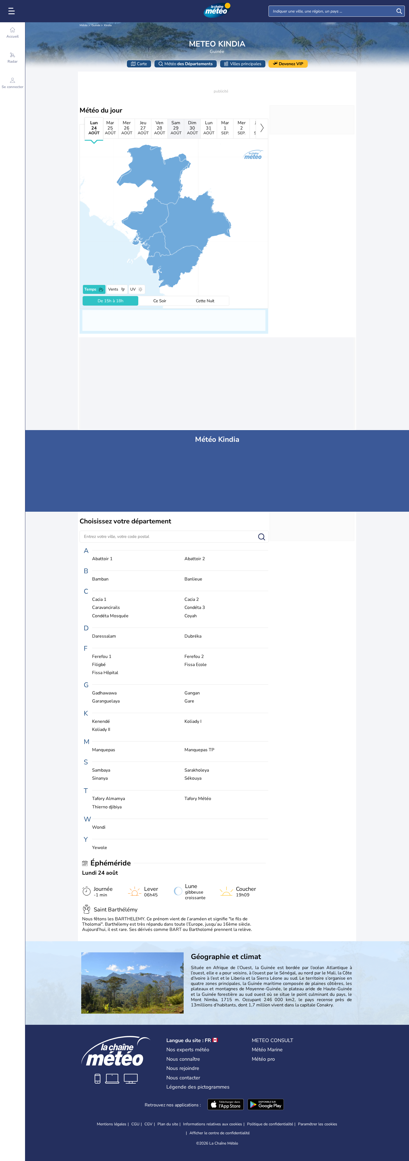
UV (133, 289)
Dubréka (192, 636)
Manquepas (103, 750)
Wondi (98, 827)
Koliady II (101, 729)
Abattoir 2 (194, 559)
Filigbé (99, 664)
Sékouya (192, 778)
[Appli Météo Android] (266, 1105)
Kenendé (101, 721)
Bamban (100, 579)
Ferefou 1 (102, 656)
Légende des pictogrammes (198, 1087)
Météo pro (263, 1059)
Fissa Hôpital (105, 672)
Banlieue (193, 579)
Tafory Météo (197, 798)
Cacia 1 (99, 599)
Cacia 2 (191, 599)
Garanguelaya (106, 701)
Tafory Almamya (108, 798)
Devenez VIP (291, 64)
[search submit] (399, 11)
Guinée (96, 25)
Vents (113, 289)
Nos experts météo (187, 1049)
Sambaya (101, 770)
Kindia (108, 25)
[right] (262, 129)
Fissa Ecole (195, 664)
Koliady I (192, 721)
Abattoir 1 (102, 559)
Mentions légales (111, 1124)
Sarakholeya (196, 770)
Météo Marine (267, 1049)
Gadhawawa (104, 693)
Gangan (192, 693)
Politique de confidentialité (270, 1124)
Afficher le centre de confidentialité (219, 1133)
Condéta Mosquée (110, 616)
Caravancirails (106, 607)
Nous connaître (183, 1059)
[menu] (12, 11)
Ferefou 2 (194, 656)
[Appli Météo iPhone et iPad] (226, 1105)
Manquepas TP (199, 750)
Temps (90, 289)
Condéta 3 (194, 607)
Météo (84, 25)
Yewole (99, 847)
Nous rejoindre (182, 1068)
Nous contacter (183, 1077)
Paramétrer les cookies (317, 1124)
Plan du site (167, 1124)
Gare (189, 701)
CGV (148, 1124)
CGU (135, 1124)
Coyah (190, 616)
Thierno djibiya (107, 807)
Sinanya (100, 778)
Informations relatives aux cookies (212, 1124)
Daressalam (104, 636)
